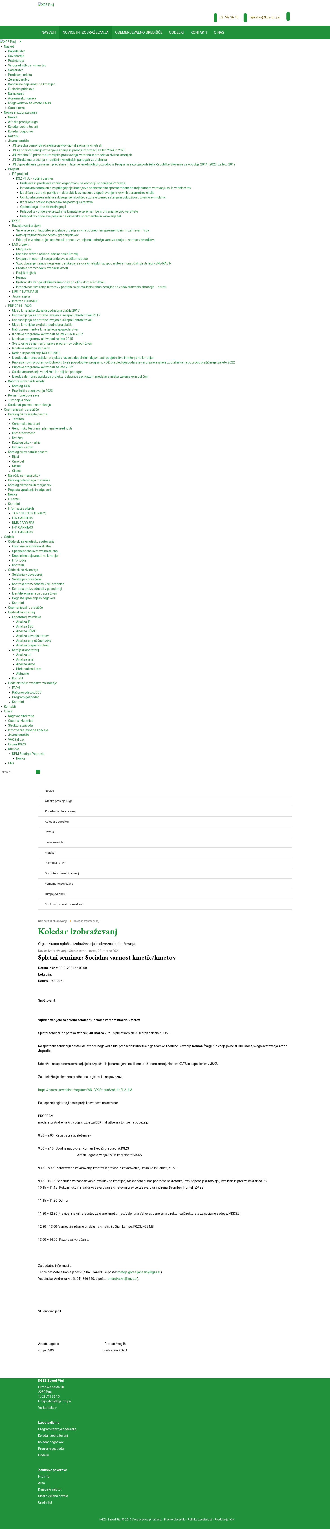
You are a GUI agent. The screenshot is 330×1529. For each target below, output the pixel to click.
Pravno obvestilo (175, 1519)
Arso (41, 1483)
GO (38, 772)
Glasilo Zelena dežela (53, 1496)
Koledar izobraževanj (53, 1435)
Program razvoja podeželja (57, 1429)
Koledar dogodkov (51, 1442)
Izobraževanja (58, 951)
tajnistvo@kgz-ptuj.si (264, 17)
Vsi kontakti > (47, 1408)
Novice (43, 951)
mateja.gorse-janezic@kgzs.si (138, 1272)
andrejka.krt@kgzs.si (122, 1278)
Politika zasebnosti (200, 1519)
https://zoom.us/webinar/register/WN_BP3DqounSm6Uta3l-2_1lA (85, 1090)
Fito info (44, 1476)
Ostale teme (77, 951)
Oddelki (43, 1455)
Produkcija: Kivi (224, 1519)
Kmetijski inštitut (50, 1489)
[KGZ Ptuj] (46, 4)
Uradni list (45, 1502)
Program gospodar (51, 1448)
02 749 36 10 (229, 17)
